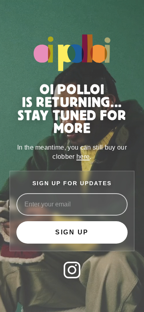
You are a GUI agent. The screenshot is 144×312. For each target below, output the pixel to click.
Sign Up (72, 232)
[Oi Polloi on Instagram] (72, 270)
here (83, 156)
